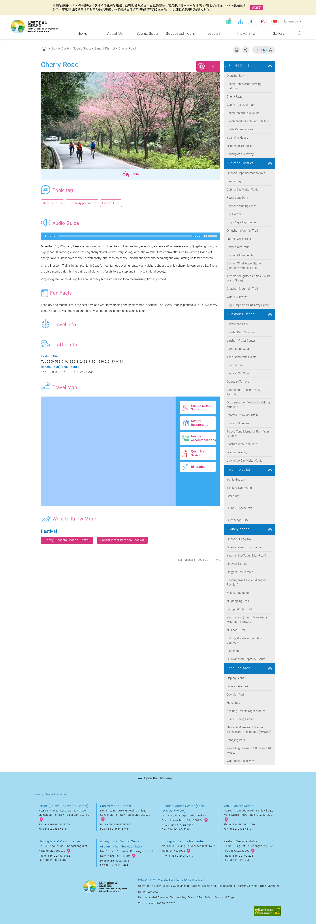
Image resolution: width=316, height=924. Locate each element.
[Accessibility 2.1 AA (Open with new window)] (267, 911)
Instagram (263, 21)
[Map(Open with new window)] (229, 21)
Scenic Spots (61, 48)
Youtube (275, 21)
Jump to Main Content (17, 3)
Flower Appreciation (82, 203)
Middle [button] (264, 50)
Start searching (300, 33)
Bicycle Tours (52, 203)
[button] (130, 174)
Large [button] (270, 50)
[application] (130, 236)
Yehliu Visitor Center (238, 806)
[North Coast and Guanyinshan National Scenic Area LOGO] (34, 27)
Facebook (251, 21)
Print (236, 50)
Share (245, 50)
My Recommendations (201, 66)
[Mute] (205, 236)
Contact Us (197, 879)
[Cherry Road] (130, 121)
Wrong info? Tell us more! (51, 794)
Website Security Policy (173, 879)
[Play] (46, 236)
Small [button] (257, 50)
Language (291, 21)
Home (44, 49)
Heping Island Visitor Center (59, 841)
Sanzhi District (105, 48)
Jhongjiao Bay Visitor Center (183, 841)
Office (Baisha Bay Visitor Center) (64, 806)
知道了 (256, 7)
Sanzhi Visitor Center (115, 806)
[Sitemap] (240, 21)
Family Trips (111, 203)
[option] (130, 121)
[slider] (213, 236)
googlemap (41, 819)
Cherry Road (127, 48)
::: (62, 17)
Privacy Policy (147, 879)
